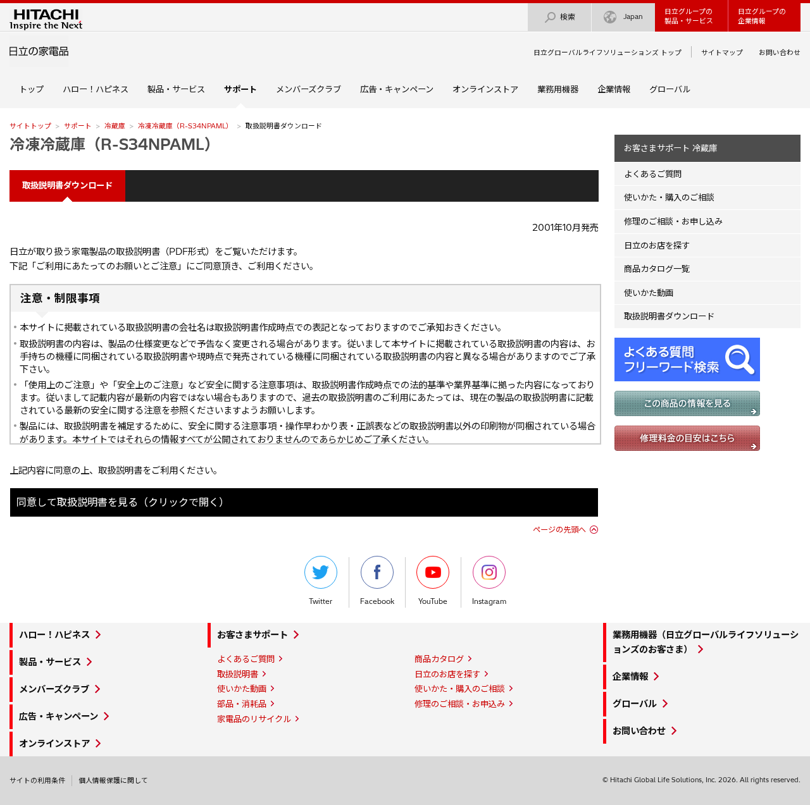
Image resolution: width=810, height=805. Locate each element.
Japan (633, 16)
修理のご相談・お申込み (459, 704)
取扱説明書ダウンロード (669, 316)
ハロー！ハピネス (95, 89)
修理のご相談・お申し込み (673, 221)
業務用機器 (557, 89)
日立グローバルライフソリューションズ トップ (607, 52)
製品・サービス (176, 89)
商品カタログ (439, 659)
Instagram (489, 601)
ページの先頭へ (559, 529)
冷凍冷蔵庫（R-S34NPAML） (185, 125)
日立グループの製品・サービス (688, 16)
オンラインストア (485, 89)
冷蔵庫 (114, 125)
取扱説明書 (237, 674)
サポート (78, 125)
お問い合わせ (780, 52)
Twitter (320, 601)
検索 (567, 17)
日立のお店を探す (657, 245)
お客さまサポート (252, 635)
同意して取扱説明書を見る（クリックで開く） (122, 502)
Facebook (377, 601)
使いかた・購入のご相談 (669, 197)
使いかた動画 (648, 293)
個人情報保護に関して (113, 780)
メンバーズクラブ (308, 89)
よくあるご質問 (653, 174)
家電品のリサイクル (254, 719)
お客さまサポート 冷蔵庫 (670, 148)
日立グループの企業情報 (762, 16)
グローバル (669, 89)
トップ (31, 89)
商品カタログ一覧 (657, 269)
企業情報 (613, 89)
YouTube (432, 601)
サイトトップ (30, 125)
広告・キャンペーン (396, 89)
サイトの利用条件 (37, 780)
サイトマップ (722, 52)
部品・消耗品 (241, 704)
